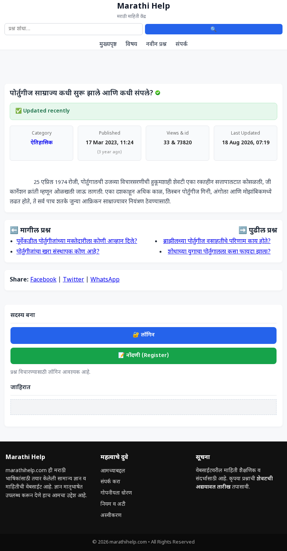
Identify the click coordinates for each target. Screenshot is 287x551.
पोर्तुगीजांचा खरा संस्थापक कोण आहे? (57, 252)
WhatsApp (105, 280)
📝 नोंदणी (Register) (143, 355)
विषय (131, 44)
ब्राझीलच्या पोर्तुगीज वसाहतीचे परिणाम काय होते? (217, 242)
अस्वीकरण (111, 515)
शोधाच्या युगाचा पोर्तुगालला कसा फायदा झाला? (219, 252)
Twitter (73, 280)
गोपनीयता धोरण (116, 493)
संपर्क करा (110, 482)
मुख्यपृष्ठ (108, 44)
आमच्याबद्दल (113, 471)
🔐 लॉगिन (144, 335)
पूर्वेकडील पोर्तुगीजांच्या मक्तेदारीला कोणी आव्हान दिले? (76, 242)
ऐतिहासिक (42, 143)
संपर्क (182, 44)
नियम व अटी (113, 504)
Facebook (43, 280)
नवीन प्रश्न (156, 44)
